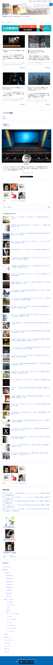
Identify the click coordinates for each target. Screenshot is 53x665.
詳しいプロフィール (27, 172)
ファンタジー (10, 631)
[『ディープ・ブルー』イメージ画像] (14, 41)
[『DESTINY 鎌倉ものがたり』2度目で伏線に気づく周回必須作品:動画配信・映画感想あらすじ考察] (6, 325)
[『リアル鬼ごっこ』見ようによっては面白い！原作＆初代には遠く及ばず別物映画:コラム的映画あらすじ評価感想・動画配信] (6, 309)
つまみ (6, 643)
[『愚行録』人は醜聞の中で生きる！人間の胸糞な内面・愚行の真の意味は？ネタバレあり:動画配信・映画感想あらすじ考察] (6, 398)
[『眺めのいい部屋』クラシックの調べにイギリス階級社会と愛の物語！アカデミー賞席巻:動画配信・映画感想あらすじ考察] (6, 284)
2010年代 (42, 51)
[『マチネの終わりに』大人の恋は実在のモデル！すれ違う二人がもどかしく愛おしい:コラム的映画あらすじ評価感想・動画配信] (6, 260)
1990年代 (6, 51)
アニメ (8, 622)
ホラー (19, 50)
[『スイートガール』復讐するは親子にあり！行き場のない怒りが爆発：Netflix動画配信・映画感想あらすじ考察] (6, 447)
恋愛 (8, 610)
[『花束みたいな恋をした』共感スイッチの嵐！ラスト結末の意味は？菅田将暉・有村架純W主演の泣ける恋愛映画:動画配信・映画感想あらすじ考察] (6, 341)
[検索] (50, 1)
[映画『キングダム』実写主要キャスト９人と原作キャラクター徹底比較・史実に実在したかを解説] (6, 219)
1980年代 (9, 587)
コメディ (9, 602)
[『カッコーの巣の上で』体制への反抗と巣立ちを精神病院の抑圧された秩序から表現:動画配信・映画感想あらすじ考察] (6, 333)
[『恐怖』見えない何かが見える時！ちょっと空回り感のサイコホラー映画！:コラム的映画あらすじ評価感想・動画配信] (6, 439)
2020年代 (9, 575)
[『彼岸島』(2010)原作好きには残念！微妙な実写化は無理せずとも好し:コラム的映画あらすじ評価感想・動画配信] (6, 423)
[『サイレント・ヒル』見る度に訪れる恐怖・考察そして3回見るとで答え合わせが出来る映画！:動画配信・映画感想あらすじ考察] (6, 317)
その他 (5, 634)
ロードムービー (10, 625)
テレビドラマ (7, 567)
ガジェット (7, 645)
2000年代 (30, 88)
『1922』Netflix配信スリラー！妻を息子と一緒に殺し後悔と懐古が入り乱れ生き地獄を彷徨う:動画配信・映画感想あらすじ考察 (39, 57)
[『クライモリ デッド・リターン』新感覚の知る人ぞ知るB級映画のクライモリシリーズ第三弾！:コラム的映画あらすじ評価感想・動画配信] (6, 349)
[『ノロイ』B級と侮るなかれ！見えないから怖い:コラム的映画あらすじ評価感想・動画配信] (6, 382)
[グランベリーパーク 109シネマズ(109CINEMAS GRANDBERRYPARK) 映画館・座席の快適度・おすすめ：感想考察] (6, 235)
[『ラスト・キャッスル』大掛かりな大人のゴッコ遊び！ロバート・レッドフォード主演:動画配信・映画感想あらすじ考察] (6, 244)
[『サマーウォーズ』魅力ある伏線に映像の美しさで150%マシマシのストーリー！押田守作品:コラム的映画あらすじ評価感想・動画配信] (6, 301)
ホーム (4, 22)
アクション (21, 87)
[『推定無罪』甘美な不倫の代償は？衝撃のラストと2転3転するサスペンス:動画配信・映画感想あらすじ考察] (6, 227)
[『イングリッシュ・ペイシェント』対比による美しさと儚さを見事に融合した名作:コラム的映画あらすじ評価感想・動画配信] (6, 358)
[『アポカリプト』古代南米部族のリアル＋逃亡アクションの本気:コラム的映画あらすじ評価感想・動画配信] (6, 276)
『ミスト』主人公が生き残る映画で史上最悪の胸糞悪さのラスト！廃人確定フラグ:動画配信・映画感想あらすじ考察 (38, 95)
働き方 (6, 648)
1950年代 (9, 596)
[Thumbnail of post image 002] (39, 78)
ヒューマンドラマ (33, 51)
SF (11, 88)
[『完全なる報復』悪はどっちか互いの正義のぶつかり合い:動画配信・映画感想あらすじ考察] (6, 252)
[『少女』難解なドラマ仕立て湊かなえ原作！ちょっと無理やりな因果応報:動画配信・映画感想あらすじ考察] (6, 415)
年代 (6, 572)
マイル (6, 651)
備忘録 (6, 637)
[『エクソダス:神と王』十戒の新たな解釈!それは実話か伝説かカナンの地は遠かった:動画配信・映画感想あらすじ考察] (6, 292)
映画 (23, 50)
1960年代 (9, 593)
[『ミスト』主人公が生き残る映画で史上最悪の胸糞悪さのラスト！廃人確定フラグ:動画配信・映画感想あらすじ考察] (6, 366)
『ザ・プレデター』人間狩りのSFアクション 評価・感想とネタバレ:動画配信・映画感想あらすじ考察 (13, 94)
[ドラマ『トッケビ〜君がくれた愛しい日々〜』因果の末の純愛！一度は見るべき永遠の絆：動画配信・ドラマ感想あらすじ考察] (6, 455)
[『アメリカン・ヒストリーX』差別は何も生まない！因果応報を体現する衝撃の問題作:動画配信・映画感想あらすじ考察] (6, 431)
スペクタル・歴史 (11, 619)
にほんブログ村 (6, 126)
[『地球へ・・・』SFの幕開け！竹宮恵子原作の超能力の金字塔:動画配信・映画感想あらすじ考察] (6, 390)
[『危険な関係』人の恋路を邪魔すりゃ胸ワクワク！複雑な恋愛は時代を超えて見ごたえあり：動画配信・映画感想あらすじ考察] (6, 268)
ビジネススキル (8, 640)
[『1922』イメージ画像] (39, 41)
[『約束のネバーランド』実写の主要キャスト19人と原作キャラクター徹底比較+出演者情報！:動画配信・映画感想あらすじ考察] (6, 374)
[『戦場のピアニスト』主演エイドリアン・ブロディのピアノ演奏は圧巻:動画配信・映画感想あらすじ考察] (6, 406)
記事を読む (22, 67)
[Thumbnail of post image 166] (14, 78)
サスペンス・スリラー (32, 52)
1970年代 (9, 590)
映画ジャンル (8, 599)
